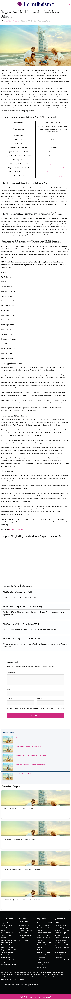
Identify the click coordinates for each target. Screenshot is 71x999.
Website (39, 699)
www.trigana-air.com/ (52, 164)
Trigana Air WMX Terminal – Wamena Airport (27, 746)
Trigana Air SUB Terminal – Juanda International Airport (31, 755)
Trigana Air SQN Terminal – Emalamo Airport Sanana (29, 764)
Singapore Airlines (25, 935)
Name (9, 689)
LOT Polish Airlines (25, 931)
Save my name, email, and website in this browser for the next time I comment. (36, 708)
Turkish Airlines (24, 938)
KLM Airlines (23, 928)
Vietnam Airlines (24, 940)
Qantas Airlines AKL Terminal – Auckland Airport (62, 947)
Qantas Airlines (24, 933)
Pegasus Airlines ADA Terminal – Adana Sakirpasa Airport (8, 952)
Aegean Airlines (24, 926)
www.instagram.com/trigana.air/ (52, 168)
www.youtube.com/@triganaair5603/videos (52, 176)
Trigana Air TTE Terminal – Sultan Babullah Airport (29, 737)
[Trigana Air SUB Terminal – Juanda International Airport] (8, 758)
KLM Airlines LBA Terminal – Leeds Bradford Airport (7, 945)
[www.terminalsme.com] (35, 4)
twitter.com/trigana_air (52, 172)
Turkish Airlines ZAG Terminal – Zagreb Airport (44, 945)
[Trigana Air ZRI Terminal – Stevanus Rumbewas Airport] (8, 776)
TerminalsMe (7, 21)
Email (9, 699)
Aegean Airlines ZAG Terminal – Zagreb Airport (62, 932)
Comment (11, 673)
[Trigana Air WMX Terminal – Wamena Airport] (8, 749)
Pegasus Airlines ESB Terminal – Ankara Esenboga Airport (62, 940)
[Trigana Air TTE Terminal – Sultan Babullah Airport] (8, 739)
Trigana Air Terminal (16, 529)
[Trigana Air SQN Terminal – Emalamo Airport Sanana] (8, 767)
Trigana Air (16, 21)
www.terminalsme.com (15, 985)
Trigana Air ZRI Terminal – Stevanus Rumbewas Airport (30, 774)
